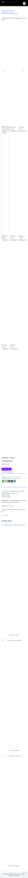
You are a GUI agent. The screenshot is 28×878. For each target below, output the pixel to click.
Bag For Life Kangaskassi (14, 750)
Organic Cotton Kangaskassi (14, 865)
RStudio (17, 875)
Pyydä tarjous (7, 469)
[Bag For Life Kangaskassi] (14, 693)
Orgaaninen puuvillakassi (14, 635)
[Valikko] (24, 3)
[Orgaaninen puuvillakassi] (14, 578)
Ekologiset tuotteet (13, 477)
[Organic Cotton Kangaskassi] (14, 809)
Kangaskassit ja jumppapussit (11, 478)
